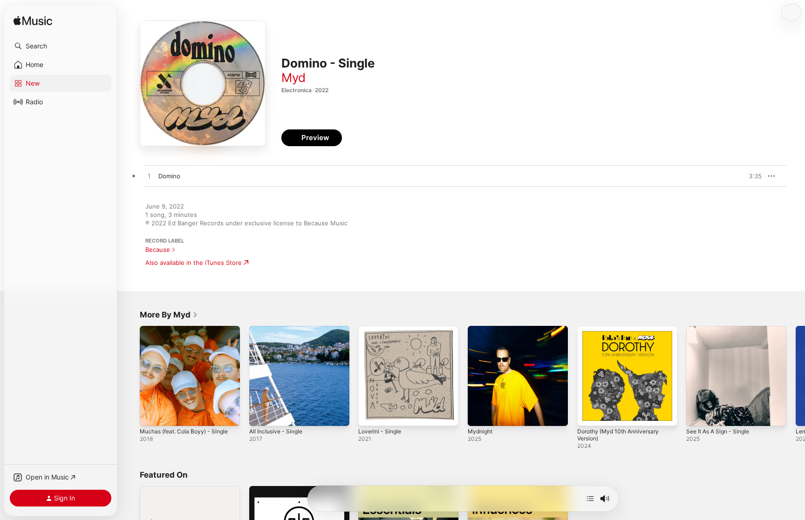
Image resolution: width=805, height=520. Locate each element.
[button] (60, 46)
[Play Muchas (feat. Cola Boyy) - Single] (151, 414)
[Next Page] (795, 376)
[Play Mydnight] (479, 414)
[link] (169, 315)
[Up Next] (590, 498)
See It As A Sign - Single (721, 329)
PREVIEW (751, 176)
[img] (33, 21)
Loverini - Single (381, 329)
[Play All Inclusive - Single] (261, 414)
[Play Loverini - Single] (370, 414)
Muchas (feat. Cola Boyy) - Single (188, 329)
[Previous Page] (130, 376)
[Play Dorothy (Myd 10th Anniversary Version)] (589, 414)
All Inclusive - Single (278, 329)
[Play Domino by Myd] (149, 176)
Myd (293, 77)
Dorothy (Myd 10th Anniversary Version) (622, 333)
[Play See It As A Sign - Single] (698, 414)
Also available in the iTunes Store (193, 262)
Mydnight (481, 329)
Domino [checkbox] (169, 176)
